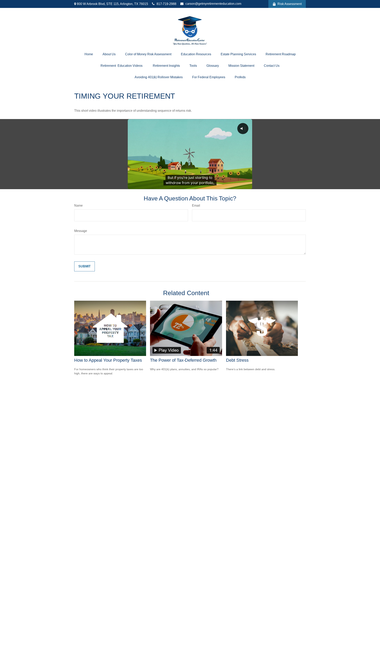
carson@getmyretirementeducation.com (213, 3)
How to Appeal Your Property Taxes (108, 360)
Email (196, 205)
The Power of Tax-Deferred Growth (183, 360)
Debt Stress (237, 360)
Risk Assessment (289, 4)
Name (78, 205)
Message (80, 231)
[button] (89, 54)
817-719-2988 (166, 4)
